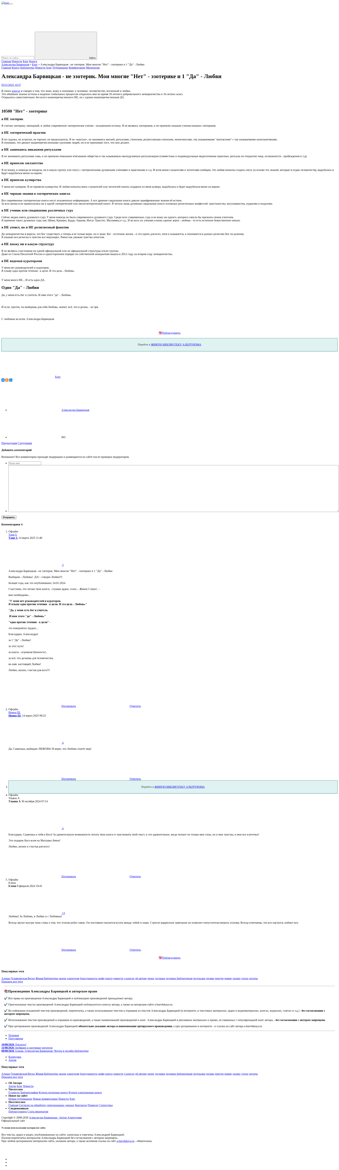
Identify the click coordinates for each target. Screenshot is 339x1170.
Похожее (13, 1035)
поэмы (210, 978)
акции (62, 978)
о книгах (129, 978)
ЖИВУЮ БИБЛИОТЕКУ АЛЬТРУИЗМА (176, 344)
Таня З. (13, 537)
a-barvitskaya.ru (125, 1140)
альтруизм (73, 978)
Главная (6, 61)
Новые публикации (20, 1098)
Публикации (60, 67)
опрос (150, 978)
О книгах (14, 1092)
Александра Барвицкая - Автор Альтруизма (55, 1117)
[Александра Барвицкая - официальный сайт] (5, 2)
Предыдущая (9, 443)
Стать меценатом (38, 1111)
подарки (160, 978)
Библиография (29, 1092)
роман (228, 978)
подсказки (199, 978)
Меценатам (93, 67)
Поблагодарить (17, 1111)
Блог (25, 61)
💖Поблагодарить (169, 332)
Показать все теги (12, 981)
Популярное (15, 1038)
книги (109, 978)
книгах (16, 90)
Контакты (81, 1105)
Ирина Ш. (14, 715)
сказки (236, 978)
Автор (12, 1086)
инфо (101, 978)
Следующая (25, 443)
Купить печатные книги (53, 1092)
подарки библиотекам (179, 978)
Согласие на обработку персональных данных (46, 1105)
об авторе (141, 978)
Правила (93, 1105)
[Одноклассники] (6, 380)
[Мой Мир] (10, 380)
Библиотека (27, 67)
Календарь (14, 1056)
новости (118, 978)
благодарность (88, 978)
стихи (244, 978)
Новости (17, 61)
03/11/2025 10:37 (11, 84)
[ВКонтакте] (3, 380)
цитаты (253, 978)
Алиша (5, 978)
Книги (33, 61)
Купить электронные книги (85, 1092)
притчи (219, 978)
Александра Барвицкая (15, 64)
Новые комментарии (45, 1098)
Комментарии (77, 67)
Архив (12, 1060)
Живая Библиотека (46, 978)
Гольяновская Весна (23, 978)
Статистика (106, 1105)
